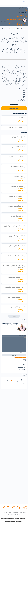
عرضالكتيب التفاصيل (22, 16)
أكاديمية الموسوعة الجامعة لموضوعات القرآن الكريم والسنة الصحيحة (14, 507)
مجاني (26, 10)
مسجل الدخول (12, 380)
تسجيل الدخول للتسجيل (20, 357)
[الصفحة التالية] (9, 316)
